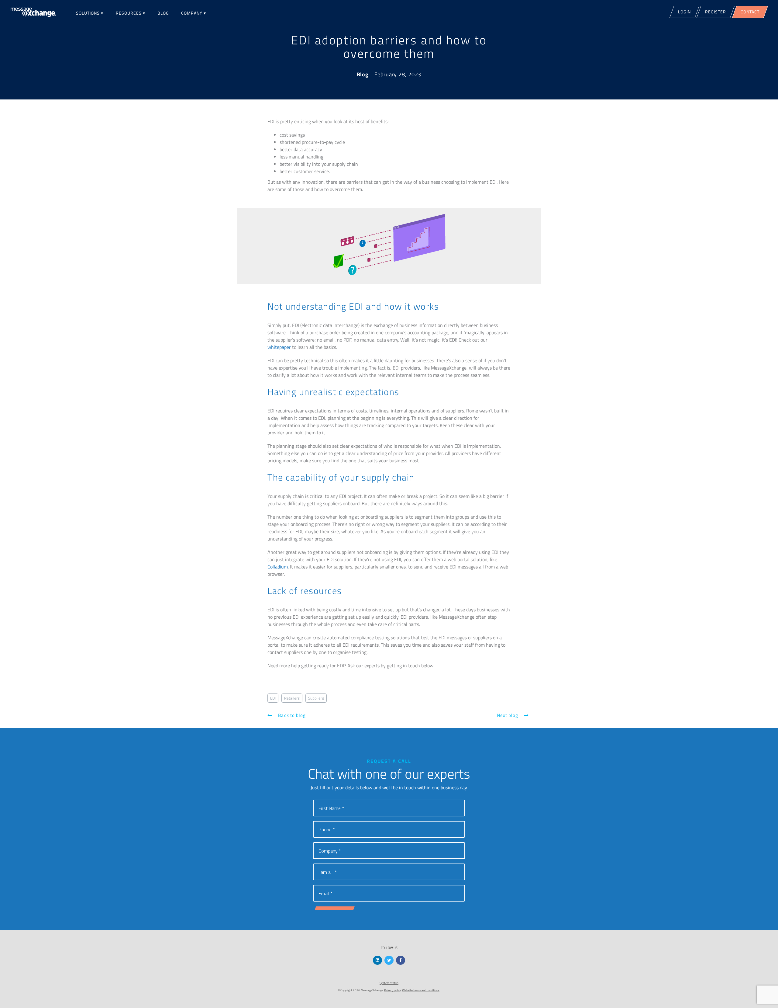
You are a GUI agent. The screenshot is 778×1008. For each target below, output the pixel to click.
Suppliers (316, 698)
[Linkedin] (377, 960)
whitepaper (279, 347)
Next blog (508, 715)
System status (389, 983)
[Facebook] (400, 960)
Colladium (277, 566)
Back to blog (291, 715)
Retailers (292, 698)
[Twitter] (389, 960)
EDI (273, 698)
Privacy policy (392, 990)
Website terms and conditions (420, 990)
